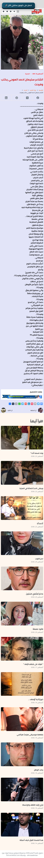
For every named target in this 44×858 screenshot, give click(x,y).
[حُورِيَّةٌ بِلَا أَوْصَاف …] (22, 684)
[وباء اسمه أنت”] (22, 438)
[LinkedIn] (6, 98)
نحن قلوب (39, 558)
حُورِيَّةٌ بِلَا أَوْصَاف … (35, 699)
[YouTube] (3, 11)
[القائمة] (18, 11)
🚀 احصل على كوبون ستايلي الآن (18, 5)
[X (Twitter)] (10, 11)
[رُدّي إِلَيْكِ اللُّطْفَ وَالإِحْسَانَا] (22, 789)
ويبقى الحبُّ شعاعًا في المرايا (31, 488)
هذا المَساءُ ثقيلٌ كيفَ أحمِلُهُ (31, 840)
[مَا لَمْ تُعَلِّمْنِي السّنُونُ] (22, 578)
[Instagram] (7, 11)
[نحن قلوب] (22, 543)
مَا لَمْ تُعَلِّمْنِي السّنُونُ (34, 594)
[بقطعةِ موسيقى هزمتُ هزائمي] (22, 719)
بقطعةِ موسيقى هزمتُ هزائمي (30, 734)
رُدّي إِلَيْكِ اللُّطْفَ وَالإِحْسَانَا (32, 805)
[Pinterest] (16, 98)
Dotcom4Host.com (13, 855)
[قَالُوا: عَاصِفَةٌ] (22, 613)
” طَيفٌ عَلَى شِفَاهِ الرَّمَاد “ (33, 664)
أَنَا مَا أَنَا (40, 523)
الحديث (27, 73)
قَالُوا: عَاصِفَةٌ (38, 629)
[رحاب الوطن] (22, 754)
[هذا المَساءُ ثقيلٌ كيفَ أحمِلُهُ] (22, 825)
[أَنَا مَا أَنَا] (22, 508)
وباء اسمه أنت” (36, 453)
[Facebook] (14, 11)
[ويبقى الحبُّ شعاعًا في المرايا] (22, 473)
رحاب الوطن (38, 769)
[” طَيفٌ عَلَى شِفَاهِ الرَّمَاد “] (22, 649)
